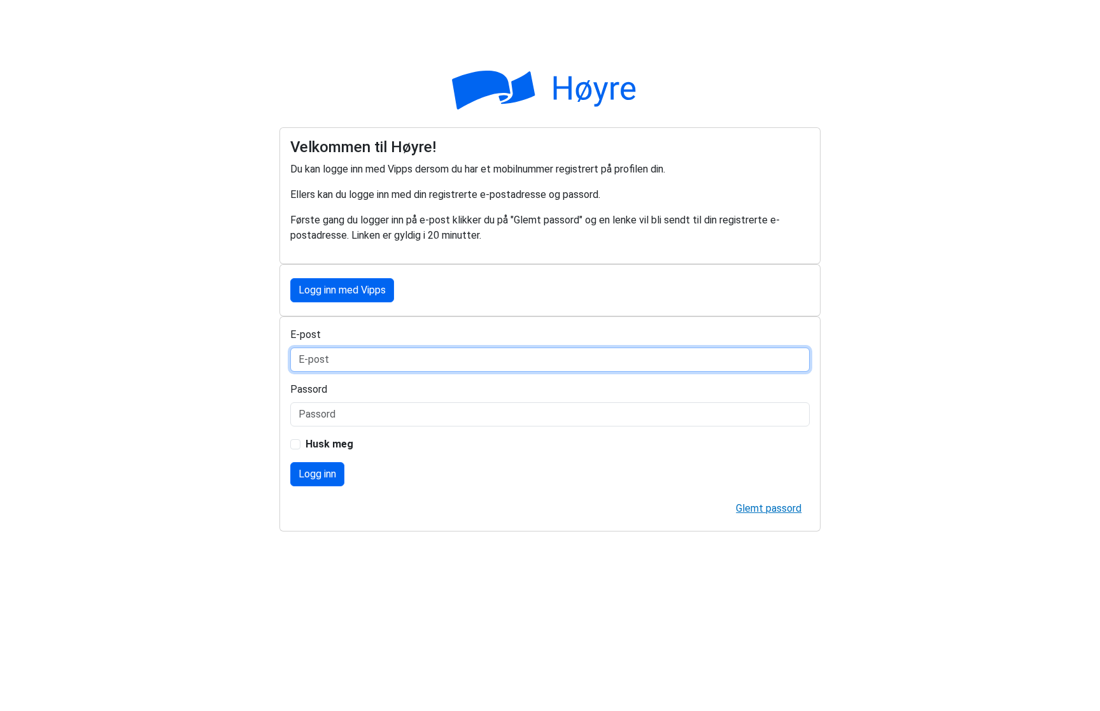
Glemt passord (768, 508)
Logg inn (317, 474)
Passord (308, 389)
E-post (305, 334)
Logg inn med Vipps (342, 290)
